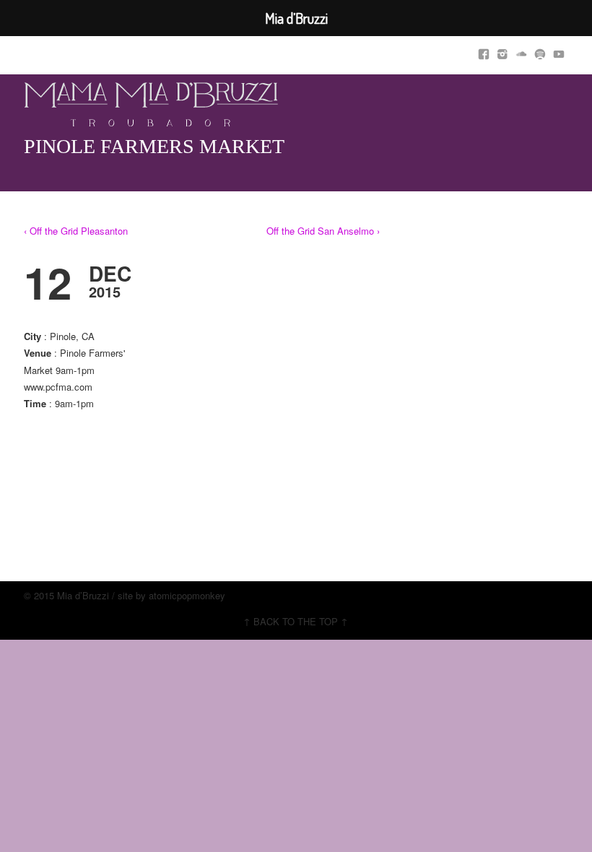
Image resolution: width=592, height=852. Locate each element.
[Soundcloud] (521, 51)
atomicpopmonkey (187, 595)
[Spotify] (540, 51)
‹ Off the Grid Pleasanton (76, 231)
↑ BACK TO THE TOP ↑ (295, 621)
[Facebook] (483, 51)
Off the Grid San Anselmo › (323, 231)
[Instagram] (502, 51)
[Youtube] (559, 51)
